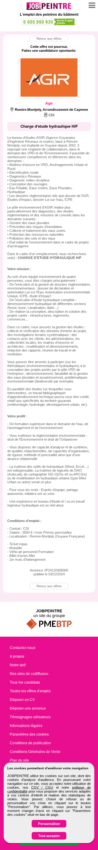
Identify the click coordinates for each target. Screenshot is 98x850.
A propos (17, 656)
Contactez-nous (22, 648)
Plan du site (19, 760)
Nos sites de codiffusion (29, 674)
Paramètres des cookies (29, 734)
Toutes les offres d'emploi (30, 691)
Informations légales (26, 726)
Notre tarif (18, 665)
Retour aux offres (49, 38)
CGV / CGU (42, 787)
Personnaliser (49, 824)
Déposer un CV (22, 700)
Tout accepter (49, 836)
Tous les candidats (25, 682)
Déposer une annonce (28, 708)
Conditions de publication (30, 743)
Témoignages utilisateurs (30, 717)
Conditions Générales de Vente (35, 752)
